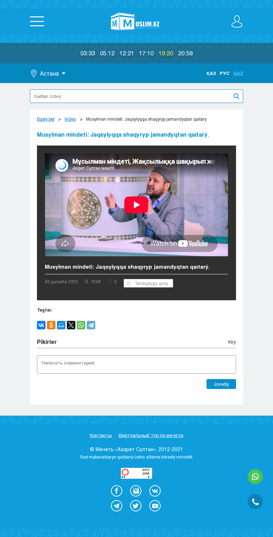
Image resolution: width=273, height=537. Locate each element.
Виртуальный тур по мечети (151, 435)
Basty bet (45, 118)
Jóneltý (221, 384)
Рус (225, 73)
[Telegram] (91, 325)
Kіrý (232, 342)
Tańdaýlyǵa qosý (151, 283)
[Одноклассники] (51, 325)
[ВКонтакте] (41, 325)
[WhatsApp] (81, 325)
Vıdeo (70, 118)
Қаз (211, 73)
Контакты (101, 435)
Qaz (238, 73)
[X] (71, 325)
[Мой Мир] (61, 325)
